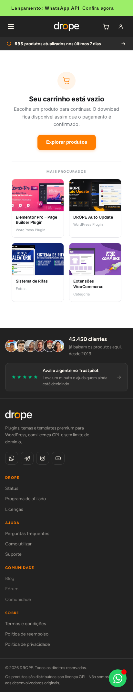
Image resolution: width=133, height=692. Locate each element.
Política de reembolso (26, 634)
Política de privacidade (27, 644)
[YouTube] (58, 458)
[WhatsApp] (11, 458)
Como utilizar (18, 544)
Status (11, 488)
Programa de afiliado (25, 498)
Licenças (14, 509)
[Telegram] (27, 458)
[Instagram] (42, 458)
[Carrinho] (105, 26)
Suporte (13, 554)
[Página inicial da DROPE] (66, 26)
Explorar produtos (66, 142)
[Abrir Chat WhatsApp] (118, 678)
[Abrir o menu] (10, 26)
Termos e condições (25, 623)
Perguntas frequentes (27, 533)
